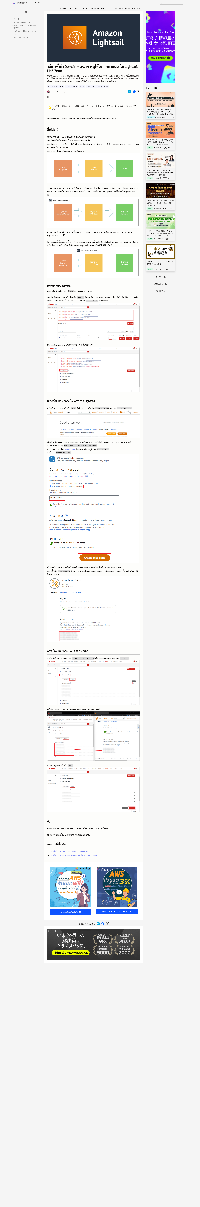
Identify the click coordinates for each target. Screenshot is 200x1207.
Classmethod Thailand (56, 86)
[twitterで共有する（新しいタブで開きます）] (139, 91)
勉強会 (127, 8)
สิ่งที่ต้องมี (15, 19)
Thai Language (72, 86)
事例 (133, 8)
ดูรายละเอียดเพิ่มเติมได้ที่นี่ (70, 912)
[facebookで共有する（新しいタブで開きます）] (134, 91)
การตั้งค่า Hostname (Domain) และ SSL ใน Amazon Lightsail (74, 855)
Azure (103, 8)
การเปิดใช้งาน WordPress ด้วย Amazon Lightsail (69, 851)
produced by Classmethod (38, 3)
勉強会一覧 (160, 290)
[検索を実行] (162, 3)
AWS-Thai (91, 86)
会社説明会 (119, 8)
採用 (138, 8)
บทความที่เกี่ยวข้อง (21, 37)
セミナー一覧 (160, 276)
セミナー (110, 8)
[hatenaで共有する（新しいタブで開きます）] (129, 91)
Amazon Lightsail (103, 86)
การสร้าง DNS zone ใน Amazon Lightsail (24, 26)
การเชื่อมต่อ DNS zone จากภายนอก (25, 31)
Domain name (69, 449)
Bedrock (84, 8)
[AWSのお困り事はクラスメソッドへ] (93, 944)
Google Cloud (94, 8)
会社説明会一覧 (160, 283)
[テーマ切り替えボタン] (186, 2)
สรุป (14, 34)
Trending (63, 8)
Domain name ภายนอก (22, 22)
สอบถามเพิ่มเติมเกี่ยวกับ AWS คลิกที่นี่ (117, 911)
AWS (70, 8)
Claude (76, 8)
